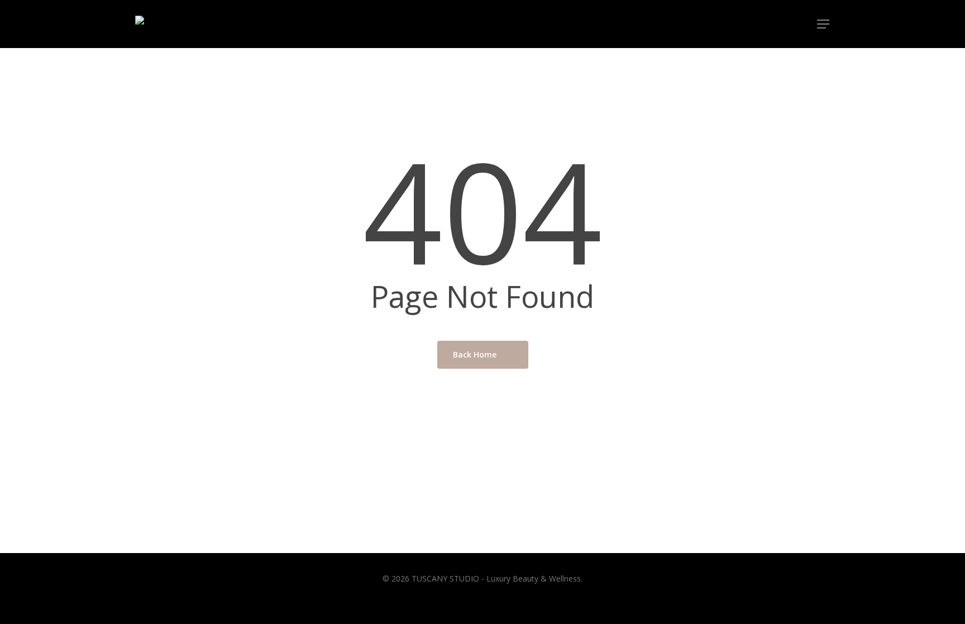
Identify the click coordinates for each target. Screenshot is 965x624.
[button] (823, 24)
